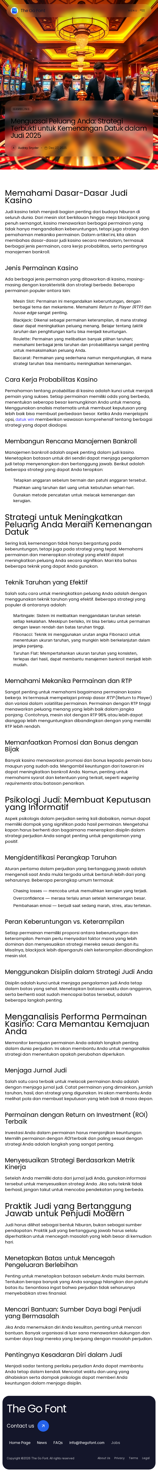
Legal (146, 1458)
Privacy (119, 1458)
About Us (104, 1458)
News (42, 1442)
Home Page (19, 1442)
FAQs (58, 1442)
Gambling (21, 109)
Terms (133, 1458)
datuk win (24, 419)
